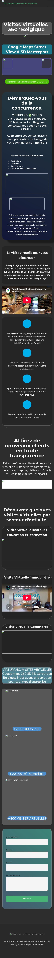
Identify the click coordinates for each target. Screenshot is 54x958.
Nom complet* (12, 837)
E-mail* (9, 850)
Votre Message (13, 875)
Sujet (9, 863)
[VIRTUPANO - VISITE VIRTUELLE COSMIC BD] (27, 642)
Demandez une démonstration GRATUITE (27, 81)
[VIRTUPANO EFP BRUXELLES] (27, 550)
